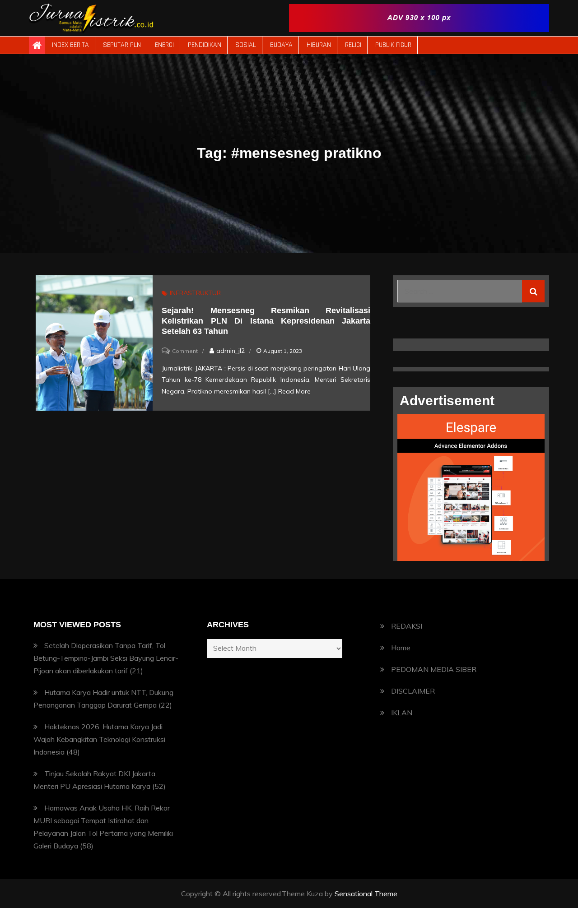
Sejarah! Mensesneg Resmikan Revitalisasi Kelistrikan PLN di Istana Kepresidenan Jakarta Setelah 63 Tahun (266, 321)
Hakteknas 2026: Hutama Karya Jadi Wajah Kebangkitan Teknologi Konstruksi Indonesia (99, 739)
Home (400, 647)
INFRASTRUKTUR (195, 293)
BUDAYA (281, 45)
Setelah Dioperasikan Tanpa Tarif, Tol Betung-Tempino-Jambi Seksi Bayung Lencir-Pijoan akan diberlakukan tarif (105, 658)
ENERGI (164, 45)
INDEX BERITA (70, 45)
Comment (185, 350)
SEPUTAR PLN (122, 45)
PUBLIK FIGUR (393, 45)
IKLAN (401, 712)
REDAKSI (406, 625)
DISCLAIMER (413, 690)
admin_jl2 (230, 351)
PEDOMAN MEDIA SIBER (433, 669)
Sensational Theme (366, 893)
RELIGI (353, 45)
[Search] (533, 291)
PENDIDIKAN (204, 45)
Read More (294, 391)
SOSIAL (245, 45)
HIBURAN (319, 45)
